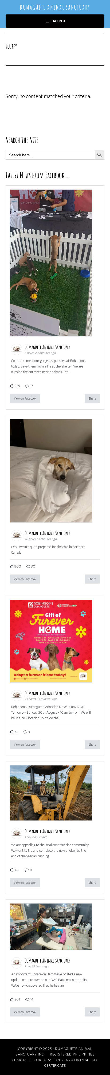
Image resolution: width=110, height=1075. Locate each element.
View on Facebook (25, 398)
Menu (59, 21)
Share (92, 398)
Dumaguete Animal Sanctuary (55, 7)
